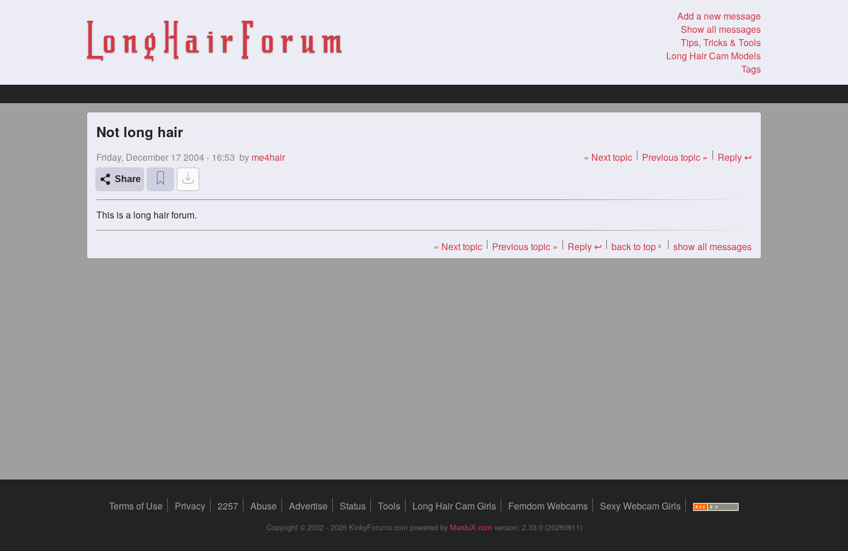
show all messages (712, 246)
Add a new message (719, 15)
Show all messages (721, 29)
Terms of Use (136, 505)
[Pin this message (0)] (160, 179)
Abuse (263, 505)
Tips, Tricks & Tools (721, 42)
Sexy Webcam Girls (640, 505)
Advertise (308, 505)
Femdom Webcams (548, 505)
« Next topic (608, 157)
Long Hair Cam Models (713, 55)
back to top (637, 246)
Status (353, 505)
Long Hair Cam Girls (454, 505)
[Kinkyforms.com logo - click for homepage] (214, 42)
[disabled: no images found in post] (188, 179)
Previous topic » (675, 157)
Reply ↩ (735, 157)
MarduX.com (471, 527)
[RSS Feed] (716, 505)
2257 (227, 505)
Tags (751, 69)
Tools (389, 505)
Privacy (190, 505)
